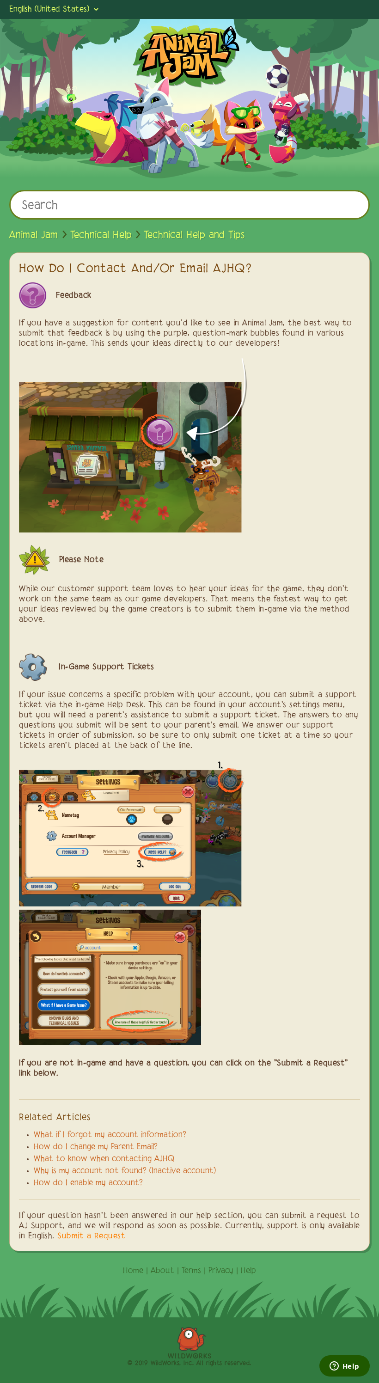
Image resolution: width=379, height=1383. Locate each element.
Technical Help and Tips (194, 235)
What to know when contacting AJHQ (104, 1159)
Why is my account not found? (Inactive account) (125, 1171)
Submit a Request (91, 1236)
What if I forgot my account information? (110, 1135)
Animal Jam (33, 235)
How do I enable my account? (88, 1183)
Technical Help (101, 235)
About (162, 1271)
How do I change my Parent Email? (96, 1147)
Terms (191, 1271)
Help (248, 1271)
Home (133, 1271)
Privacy (220, 1271)
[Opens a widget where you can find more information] (344, 1366)
